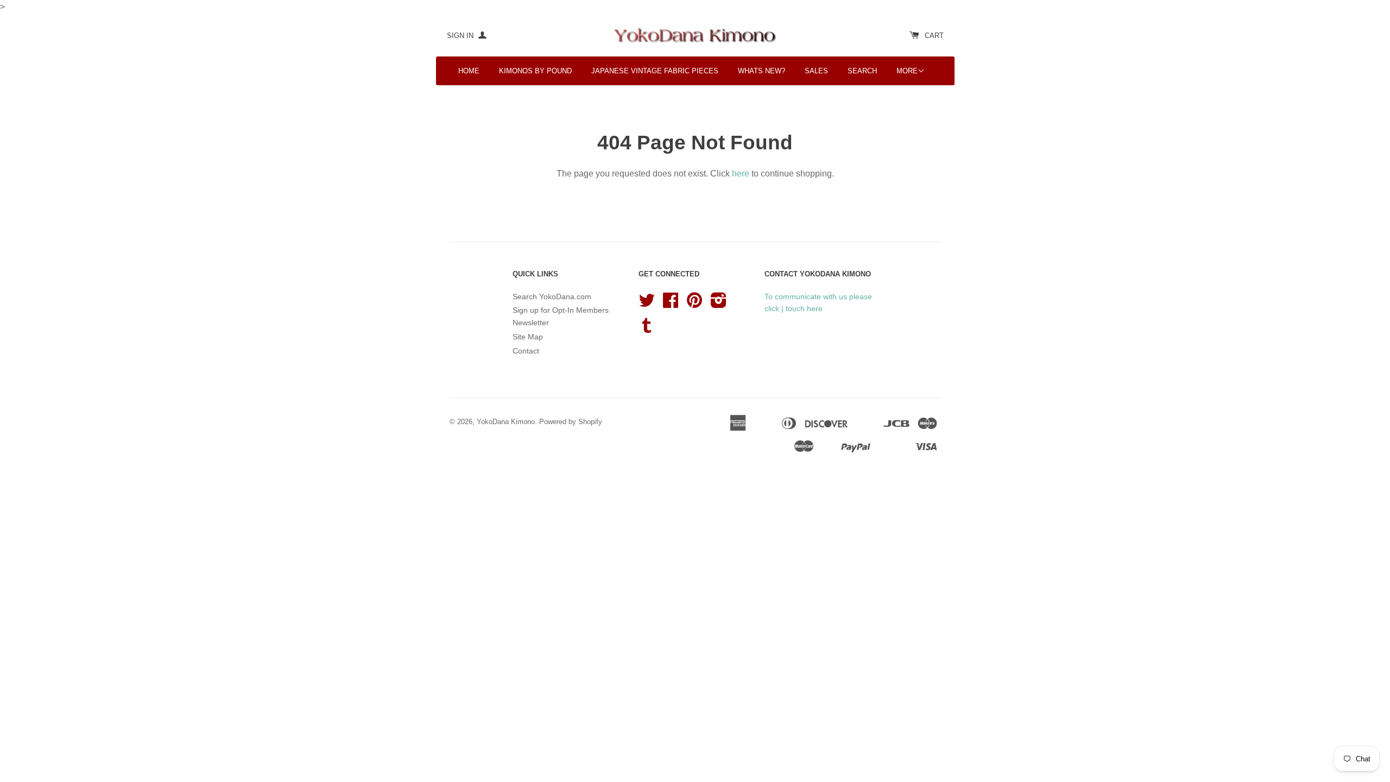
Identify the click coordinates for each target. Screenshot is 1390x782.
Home (468, 71)
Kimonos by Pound (535, 71)
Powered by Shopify (570, 422)
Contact (526, 350)
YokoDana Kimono (506, 422)
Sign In (461, 35)
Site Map (528, 336)
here (740, 173)
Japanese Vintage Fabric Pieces (654, 71)
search (862, 71)
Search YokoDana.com (552, 296)
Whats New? (761, 71)
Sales (816, 71)
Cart (934, 35)
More (907, 71)
